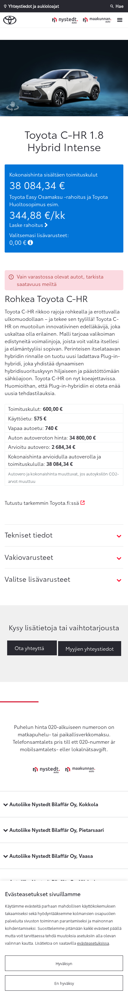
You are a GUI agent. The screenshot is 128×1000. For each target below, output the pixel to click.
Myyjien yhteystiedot (90, 648)
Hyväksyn (64, 963)
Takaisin (65, 33)
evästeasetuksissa (93, 943)
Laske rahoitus (26, 224)
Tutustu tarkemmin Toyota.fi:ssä (42, 502)
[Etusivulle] (83, 19)
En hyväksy (64, 983)
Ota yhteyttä (29, 647)
